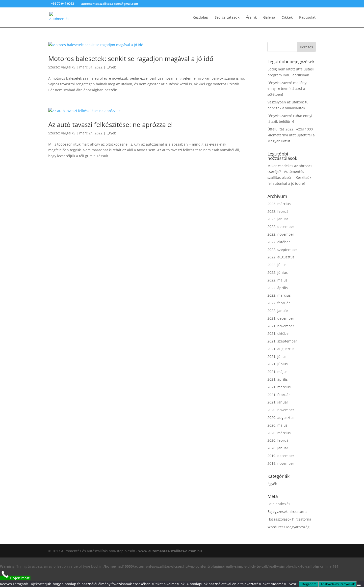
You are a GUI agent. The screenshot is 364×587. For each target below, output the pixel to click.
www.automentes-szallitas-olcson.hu (170, 551)
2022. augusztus (280, 257)
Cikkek (287, 18)
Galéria (269, 18)
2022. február (278, 303)
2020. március (279, 433)
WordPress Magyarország (288, 527)
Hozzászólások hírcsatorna (289, 519)
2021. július (276, 356)
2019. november (280, 463)
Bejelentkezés (278, 503)
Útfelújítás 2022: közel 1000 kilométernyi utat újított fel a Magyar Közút (291, 135)
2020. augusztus (280, 417)
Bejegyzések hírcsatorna (287, 511)
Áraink (251, 18)
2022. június (277, 272)
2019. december (280, 455)
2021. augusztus (280, 348)
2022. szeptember (282, 249)
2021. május (277, 371)
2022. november (280, 234)
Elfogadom (308, 584)
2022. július (276, 264)
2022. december (280, 226)
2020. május (277, 425)
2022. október (278, 242)
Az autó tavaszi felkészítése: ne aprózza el (110, 124)
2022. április (277, 287)
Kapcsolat (307, 18)
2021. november (280, 326)
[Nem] (359, 585)
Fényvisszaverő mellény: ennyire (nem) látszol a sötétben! (287, 88)
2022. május (277, 280)
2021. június (277, 364)
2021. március (279, 387)
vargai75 (68, 67)
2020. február (278, 440)
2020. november (280, 409)
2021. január (277, 402)
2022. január (277, 310)
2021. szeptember (282, 341)
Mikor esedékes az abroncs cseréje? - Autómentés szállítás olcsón (289, 171)
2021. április (277, 379)
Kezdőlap (200, 18)
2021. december (280, 318)
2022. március (279, 295)
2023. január (277, 218)
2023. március (279, 203)
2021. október (278, 333)
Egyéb (111, 67)
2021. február (278, 394)
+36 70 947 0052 (63, 3)
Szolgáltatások (227, 18)
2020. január (277, 448)
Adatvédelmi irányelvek (337, 584)
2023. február (278, 211)
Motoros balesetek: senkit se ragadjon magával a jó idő (130, 58)
